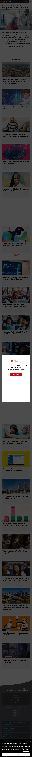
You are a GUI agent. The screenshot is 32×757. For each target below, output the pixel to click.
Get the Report (16, 374)
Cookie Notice (26, 751)
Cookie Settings (16, 754)
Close (28, 357)
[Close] (30, 741)
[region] (16, 748)
